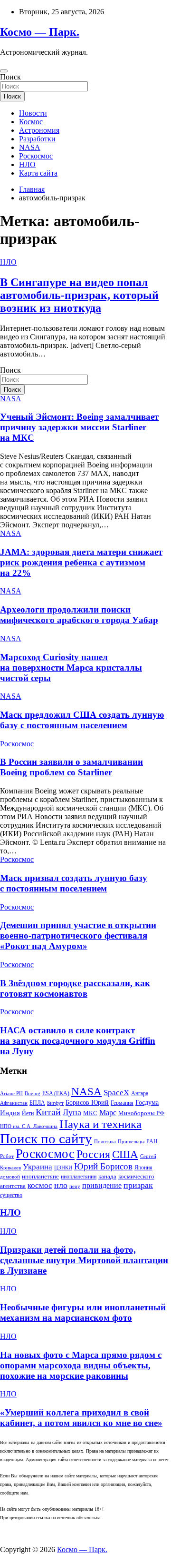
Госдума (147, 1102)
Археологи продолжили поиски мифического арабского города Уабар (79, 614)
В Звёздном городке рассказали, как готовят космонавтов (75, 988)
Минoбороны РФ (141, 1113)
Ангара (139, 1093)
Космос (31, 122)
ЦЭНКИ (63, 1167)
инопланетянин (78, 1176)
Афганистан (14, 1103)
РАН (152, 1141)
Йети (28, 1113)
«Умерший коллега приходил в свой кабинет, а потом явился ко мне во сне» (81, 1417)
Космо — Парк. (39, 32)
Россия (93, 1154)
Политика (105, 1141)
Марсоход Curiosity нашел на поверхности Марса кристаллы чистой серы (71, 667)
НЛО (27, 164)
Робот (7, 1156)
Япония (143, 1167)
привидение (102, 1185)
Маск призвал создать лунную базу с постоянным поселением (73, 883)
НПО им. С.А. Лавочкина (28, 1126)
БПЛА (37, 1103)
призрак (138, 1185)
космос (40, 1185)
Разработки (37, 139)
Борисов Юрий (87, 1102)
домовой (10, 1176)
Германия (122, 1103)
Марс (107, 1113)
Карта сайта (38, 173)
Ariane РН (11, 1093)
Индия (10, 1113)
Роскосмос (36, 156)
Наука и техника (100, 1124)
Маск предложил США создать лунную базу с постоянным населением (82, 720)
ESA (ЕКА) (55, 1093)
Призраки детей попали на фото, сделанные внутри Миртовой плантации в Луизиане (84, 1260)
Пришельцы (131, 1141)
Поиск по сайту (46, 1138)
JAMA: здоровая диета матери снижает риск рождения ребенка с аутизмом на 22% (81, 562)
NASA (29, 147)
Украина (37, 1166)
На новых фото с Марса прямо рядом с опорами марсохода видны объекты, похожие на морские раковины (81, 1365)
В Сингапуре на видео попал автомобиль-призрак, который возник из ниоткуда (79, 295)
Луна (72, 1112)
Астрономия (39, 130)
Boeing (32, 1093)
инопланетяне (40, 1176)
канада (107, 1176)
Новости (33, 113)
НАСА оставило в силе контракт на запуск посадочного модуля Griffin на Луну (77, 1040)
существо (11, 1195)
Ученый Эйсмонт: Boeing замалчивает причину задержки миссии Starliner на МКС (79, 427)
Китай (48, 1112)
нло (60, 1185)
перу (74, 1186)
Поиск (10, 77)
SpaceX (116, 1092)
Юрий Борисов (103, 1166)
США (125, 1154)
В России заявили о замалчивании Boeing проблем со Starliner (71, 767)
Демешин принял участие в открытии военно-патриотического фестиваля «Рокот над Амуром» (78, 935)
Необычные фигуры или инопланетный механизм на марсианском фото (83, 1312)
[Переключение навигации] (4, 70)
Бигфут (55, 1103)
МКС (90, 1113)
